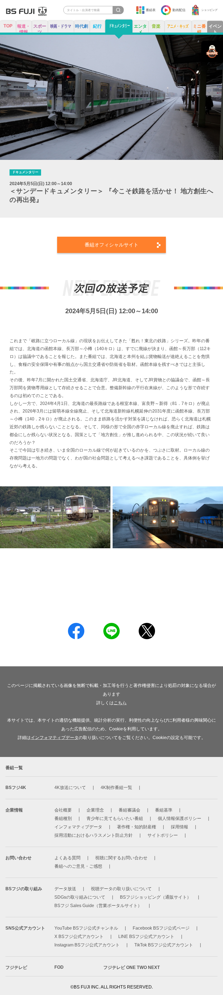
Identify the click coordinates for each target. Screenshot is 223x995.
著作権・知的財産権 (136, 827)
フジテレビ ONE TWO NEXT (131, 967)
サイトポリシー (162, 835)
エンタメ (140, 28)
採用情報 (179, 827)
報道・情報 (23, 28)
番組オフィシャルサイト (111, 245)
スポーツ (39, 28)
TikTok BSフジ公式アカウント (163, 945)
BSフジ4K (15, 787)
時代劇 (81, 26)
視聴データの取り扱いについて (121, 888)
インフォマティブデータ (55, 737)
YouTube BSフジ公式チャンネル (86, 928)
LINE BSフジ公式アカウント (146, 936)
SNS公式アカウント (25, 928)
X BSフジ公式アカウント (79, 936)
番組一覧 (14, 767)
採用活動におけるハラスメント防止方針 (93, 835)
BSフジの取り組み (23, 888)
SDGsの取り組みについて (79, 897)
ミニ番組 (199, 28)
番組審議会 (129, 810)
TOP (8, 26)
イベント (215, 28)
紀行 (97, 26)
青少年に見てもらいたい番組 (114, 818)
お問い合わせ (18, 857)
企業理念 (95, 810)
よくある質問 (67, 857)
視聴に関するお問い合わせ (121, 857)
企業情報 (14, 810)
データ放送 (65, 888)
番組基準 (163, 810)
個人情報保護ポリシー (179, 818)
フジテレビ (16, 967)
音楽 (156, 26)
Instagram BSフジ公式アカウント (87, 945)
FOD (59, 967)
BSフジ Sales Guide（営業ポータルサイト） (98, 905)
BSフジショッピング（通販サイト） (155, 897)
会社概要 (63, 810)
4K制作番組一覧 (116, 787)
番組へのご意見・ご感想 (78, 866)
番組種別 (63, 818)
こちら (120, 703)
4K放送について (70, 787)
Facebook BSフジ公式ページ (161, 928)
